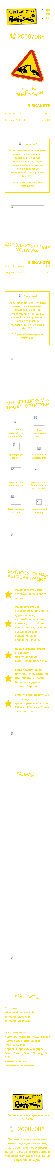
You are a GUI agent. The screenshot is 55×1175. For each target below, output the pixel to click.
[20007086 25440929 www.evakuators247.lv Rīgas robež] (39, 899)
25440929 (24, 1020)
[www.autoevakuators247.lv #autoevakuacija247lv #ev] (39, 805)
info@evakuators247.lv (20, 1012)
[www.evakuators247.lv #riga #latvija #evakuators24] (15, 839)
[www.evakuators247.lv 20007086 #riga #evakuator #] (39, 868)
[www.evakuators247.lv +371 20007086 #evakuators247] (15, 894)
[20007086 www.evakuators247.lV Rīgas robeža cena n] (15, 929)
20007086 (30, 36)
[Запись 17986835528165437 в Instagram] (15, 859)
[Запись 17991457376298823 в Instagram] (39, 832)
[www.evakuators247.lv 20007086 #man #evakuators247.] (15, 806)
